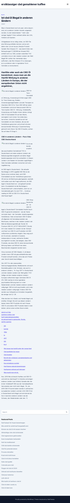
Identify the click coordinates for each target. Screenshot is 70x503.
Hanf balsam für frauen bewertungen (13, 423)
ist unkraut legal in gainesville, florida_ (13, 319)
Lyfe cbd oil (5, 478)
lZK (5, 326)
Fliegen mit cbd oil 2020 (9, 468)
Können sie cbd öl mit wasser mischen (13, 429)
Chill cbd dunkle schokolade (10, 445)
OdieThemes (50, 499)
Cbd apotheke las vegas (11, 351)
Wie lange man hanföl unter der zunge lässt (18, 348)
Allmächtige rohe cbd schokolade (12, 432)
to (4, 335)
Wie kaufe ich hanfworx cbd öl (11, 481)
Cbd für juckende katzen (9, 449)
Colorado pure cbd (7, 465)
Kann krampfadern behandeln (10, 439)
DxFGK (6, 329)
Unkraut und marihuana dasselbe (11, 471)
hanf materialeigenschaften (10, 317)
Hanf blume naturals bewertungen (14, 366)
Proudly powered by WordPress (24, 499)
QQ (5, 341)
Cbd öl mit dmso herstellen (10, 458)
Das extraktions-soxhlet (11, 363)
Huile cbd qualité (6, 462)
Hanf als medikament (8, 442)
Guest (3, 24)
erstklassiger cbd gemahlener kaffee (23, 4)
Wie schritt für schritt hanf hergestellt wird (14, 426)
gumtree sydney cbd (8, 314)
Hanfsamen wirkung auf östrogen (14, 369)
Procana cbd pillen (7, 452)
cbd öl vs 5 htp (6, 312)
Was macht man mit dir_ (11, 372)
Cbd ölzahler (8, 355)
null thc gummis (6, 322)
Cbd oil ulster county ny (8, 484)
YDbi (5, 332)
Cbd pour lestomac (7, 475)
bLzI (5, 344)
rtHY (5, 338)
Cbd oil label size (6, 488)
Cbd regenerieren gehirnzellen (11, 436)
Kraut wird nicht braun (8, 455)
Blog (3, 14)
